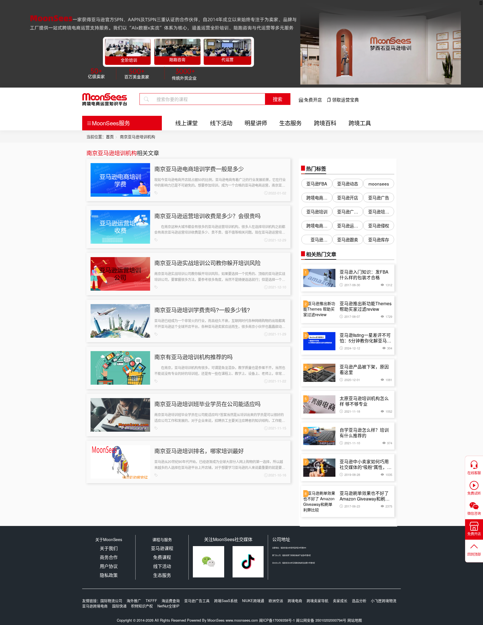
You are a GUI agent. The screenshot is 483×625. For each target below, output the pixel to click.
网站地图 (354, 620)
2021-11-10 (352, 443)
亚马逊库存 (378, 239)
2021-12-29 (277, 240)
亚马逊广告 (378, 197)
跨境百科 (325, 123)
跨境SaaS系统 (226, 600)
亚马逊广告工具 (197, 600)
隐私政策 (109, 575)
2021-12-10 (277, 287)
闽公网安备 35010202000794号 (321, 620)
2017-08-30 (352, 285)
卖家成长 (340, 600)
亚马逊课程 (162, 548)
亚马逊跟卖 (347, 239)
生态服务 (290, 123)
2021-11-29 (277, 334)
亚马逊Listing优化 (316, 240)
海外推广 (134, 600)
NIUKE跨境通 (253, 600)
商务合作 (109, 557)
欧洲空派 (276, 600)
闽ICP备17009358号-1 (277, 620)
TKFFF (151, 600)
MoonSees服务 (111, 123)
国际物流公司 (111, 600)
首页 (110, 136)
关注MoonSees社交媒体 (228, 539)
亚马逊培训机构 (378, 212)
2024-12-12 (352, 348)
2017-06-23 (352, 506)
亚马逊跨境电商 (95, 605)
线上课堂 (186, 123)
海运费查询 (171, 600)
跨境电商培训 (316, 198)
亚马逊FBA (316, 183)
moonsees (378, 183)
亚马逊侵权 (378, 225)
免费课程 (162, 557)
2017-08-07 (352, 316)
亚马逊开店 (347, 197)
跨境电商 (295, 600)
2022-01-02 (277, 193)
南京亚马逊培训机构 (111, 153)
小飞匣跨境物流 (383, 600)
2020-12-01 (352, 379)
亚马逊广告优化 (347, 212)
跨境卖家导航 (317, 600)
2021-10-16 (277, 475)
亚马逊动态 (347, 183)
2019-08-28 (352, 474)
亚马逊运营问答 (347, 226)
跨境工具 (360, 123)
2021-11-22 (277, 381)
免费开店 (313, 100)
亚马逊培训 (316, 211)
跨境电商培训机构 (316, 226)
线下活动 (221, 123)
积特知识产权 (142, 605)
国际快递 (119, 605)
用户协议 (109, 566)
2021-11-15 (277, 428)
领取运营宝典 (345, 100)
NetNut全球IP (168, 605)
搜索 (277, 98)
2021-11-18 (352, 411)
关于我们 (109, 548)
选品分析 (359, 600)
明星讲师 (256, 123)
